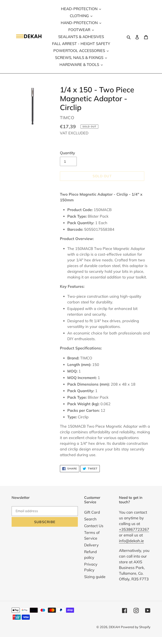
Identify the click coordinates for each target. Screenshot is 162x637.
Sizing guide (94, 576)
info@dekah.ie (131, 540)
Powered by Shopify (135, 627)
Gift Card (92, 512)
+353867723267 (134, 529)
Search (90, 519)
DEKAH (114, 627)
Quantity (67, 152)
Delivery (91, 545)
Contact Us (93, 525)
